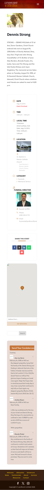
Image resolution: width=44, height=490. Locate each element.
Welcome (10, 473)
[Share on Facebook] (14, 247)
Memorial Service (24, 182)
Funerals (21, 179)
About (26, 475)
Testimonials (16, 475)
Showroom (31, 473)
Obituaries (20, 473)
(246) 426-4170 (24, 215)
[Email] (22, 252)
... (33, 356)
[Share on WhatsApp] (29, 247)
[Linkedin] (24, 247)
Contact (26, 478)
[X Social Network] (19, 247)
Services (34, 475)
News (7, 475)
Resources (16, 478)
